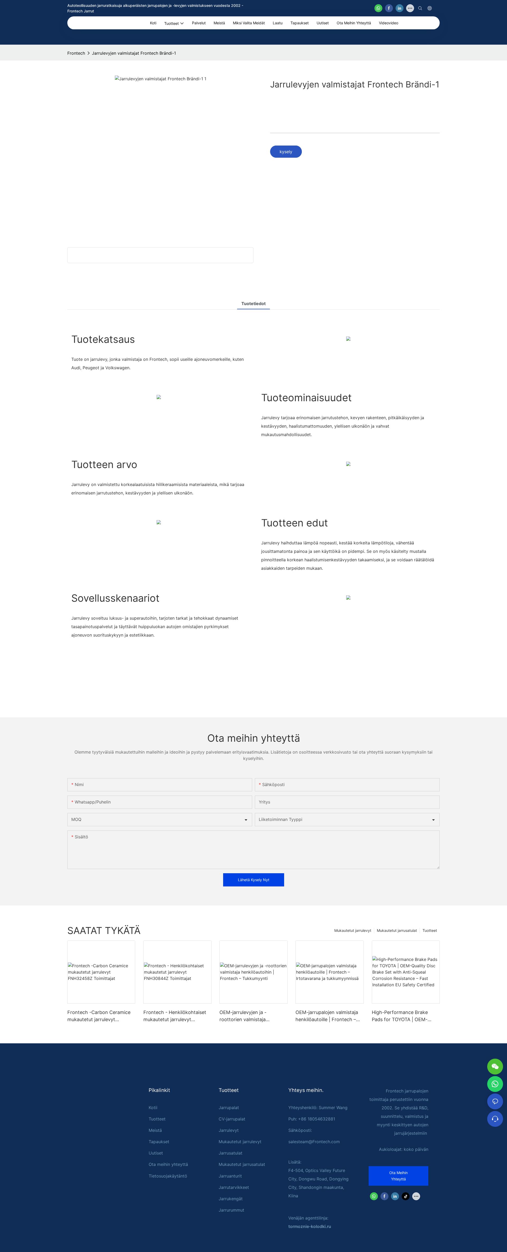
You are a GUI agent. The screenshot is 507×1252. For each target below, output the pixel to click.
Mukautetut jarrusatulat (397, 930)
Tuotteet (429, 930)
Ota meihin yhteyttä (168, 1164)
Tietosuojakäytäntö (168, 1176)
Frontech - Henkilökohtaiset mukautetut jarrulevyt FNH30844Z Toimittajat (174, 1016)
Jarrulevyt (229, 1130)
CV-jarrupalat (232, 1119)
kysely (286, 151)
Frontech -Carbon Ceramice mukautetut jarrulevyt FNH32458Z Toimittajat (98, 1016)
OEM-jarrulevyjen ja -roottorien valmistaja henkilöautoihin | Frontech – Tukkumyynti (250, 1016)
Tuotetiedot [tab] (253, 303)
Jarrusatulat (230, 1153)
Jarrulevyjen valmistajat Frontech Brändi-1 (134, 53)
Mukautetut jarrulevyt (352, 930)
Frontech (76, 53)
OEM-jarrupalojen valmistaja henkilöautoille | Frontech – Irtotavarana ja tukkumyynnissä (326, 1016)
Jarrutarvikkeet (234, 1187)
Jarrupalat (229, 1107)
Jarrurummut (231, 1210)
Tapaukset (159, 1141)
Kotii (153, 1107)
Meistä (155, 1130)
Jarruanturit (230, 1176)
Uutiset (156, 1153)
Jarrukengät (231, 1198)
